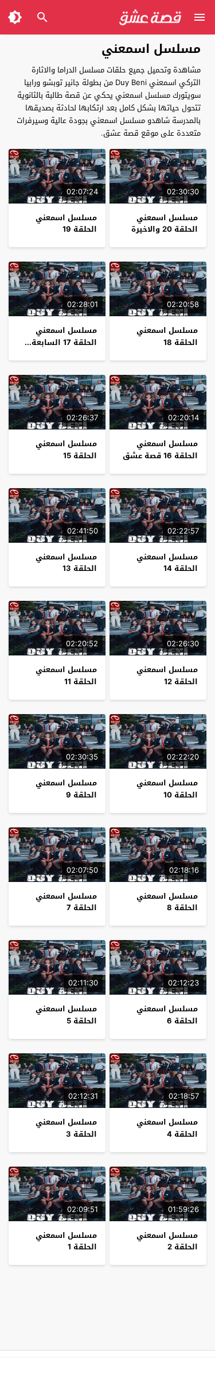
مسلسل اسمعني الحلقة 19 (66, 223)
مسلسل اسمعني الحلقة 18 (167, 336)
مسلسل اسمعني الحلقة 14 (167, 563)
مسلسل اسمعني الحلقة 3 (66, 1128)
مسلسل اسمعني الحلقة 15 (66, 449)
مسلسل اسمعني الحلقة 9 (66, 789)
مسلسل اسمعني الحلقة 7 (66, 902)
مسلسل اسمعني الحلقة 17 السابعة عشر (64, 342)
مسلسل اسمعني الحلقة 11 (66, 675)
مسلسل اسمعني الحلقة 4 (167, 1128)
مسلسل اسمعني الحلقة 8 (167, 902)
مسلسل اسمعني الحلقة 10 (167, 789)
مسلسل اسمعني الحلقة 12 (167, 675)
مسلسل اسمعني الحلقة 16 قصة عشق (160, 449)
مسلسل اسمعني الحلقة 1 (66, 1241)
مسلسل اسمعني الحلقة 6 (167, 1015)
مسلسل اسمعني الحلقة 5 (66, 1015)
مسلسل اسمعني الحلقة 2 (167, 1241)
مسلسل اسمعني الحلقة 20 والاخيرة (164, 223)
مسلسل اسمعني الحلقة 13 (66, 563)
